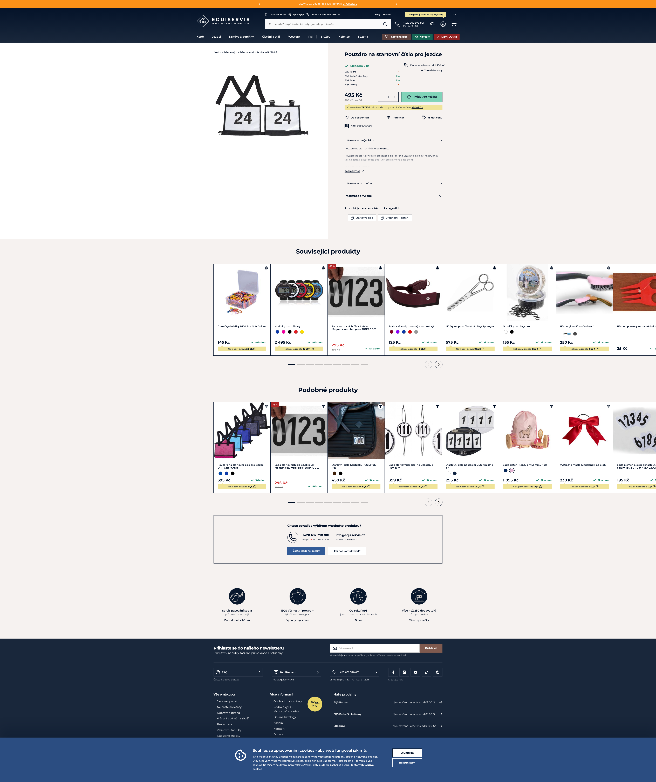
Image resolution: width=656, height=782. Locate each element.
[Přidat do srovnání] (266, 268)
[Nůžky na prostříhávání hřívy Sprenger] (470, 292)
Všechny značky (419, 620)
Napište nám (288, 672)
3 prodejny (298, 14)
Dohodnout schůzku (237, 620)
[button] (259, 4)
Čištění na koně (246, 52)
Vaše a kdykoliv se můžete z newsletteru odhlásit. (368, 655)
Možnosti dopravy (431, 70)
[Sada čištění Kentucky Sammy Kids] (527, 430)
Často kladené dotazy (306, 550)
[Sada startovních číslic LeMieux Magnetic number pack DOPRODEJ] (356, 292)
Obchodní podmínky (288, 701)
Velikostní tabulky (229, 730)
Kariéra (278, 723)
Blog (377, 14)
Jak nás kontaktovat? (347, 551)
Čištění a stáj (228, 52)
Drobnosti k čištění (267, 52)
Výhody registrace (297, 620)
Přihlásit (431, 648)
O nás (358, 620)
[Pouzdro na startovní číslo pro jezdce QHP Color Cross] (242, 430)
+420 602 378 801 (348, 672)
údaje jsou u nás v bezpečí (348, 655)
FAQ (224, 672)
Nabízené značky (228, 735)
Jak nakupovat (227, 701)
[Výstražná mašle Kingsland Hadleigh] (584, 430)
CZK (454, 14)
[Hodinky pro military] (299, 292)
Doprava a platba (228, 712)
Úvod (216, 52)
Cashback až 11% (277, 14)
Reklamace (224, 724)
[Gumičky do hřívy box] (527, 292)
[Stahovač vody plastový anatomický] (413, 292)
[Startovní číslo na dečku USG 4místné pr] (470, 430)
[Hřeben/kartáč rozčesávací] (584, 292)
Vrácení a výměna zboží (233, 718)
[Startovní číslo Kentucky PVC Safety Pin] (356, 430)
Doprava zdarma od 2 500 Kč (325, 14)
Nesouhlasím (407, 762)
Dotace (278, 734)
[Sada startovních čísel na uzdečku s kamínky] (413, 430)
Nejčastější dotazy (229, 707)
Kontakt (387, 14)
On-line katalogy (285, 717)
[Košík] (454, 24)
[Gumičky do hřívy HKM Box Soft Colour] (242, 292)
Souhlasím (407, 752)
